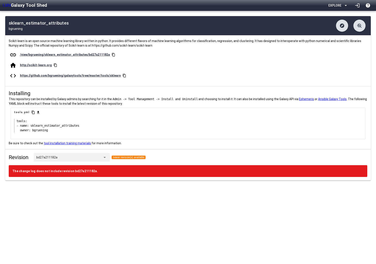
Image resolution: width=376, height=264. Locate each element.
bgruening (16, 28)
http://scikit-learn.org (36, 65)
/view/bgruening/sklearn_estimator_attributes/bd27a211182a (65, 54)
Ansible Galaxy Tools (332, 99)
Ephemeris (306, 99)
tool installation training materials (67, 143)
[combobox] (79, 157)
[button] (342, 26)
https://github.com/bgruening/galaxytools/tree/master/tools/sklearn (70, 75)
